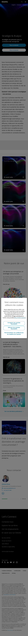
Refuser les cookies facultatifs (14, 328)
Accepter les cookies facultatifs (14, 323)
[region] (14, 318)
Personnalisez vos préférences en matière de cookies (14, 333)
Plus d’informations (20, 318)
